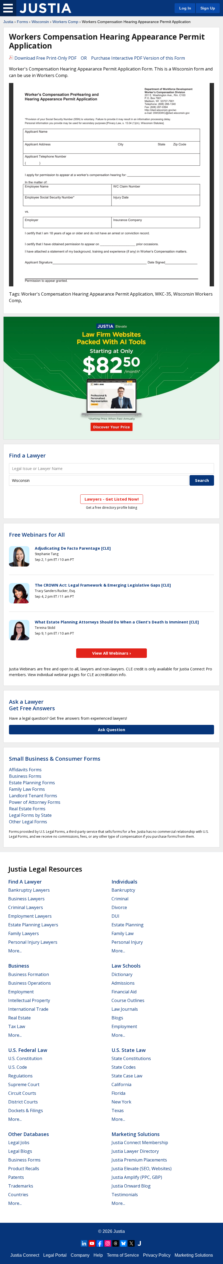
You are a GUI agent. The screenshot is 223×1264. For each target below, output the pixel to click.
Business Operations (29, 983)
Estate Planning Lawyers (33, 925)
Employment (21, 992)
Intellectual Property (29, 1000)
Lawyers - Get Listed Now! (112, 499)
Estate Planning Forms (32, 783)
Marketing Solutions (136, 1134)
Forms (22, 22)
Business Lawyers (26, 899)
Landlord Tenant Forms (33, 796)
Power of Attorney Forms (34, 802)
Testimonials (125, 1195)
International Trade (28, 1009)
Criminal (120, 899)
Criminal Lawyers (25, 907)
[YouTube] (92, 1243)
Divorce (119, 907)
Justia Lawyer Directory (135, 1151)
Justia (8, 22)
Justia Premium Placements (139, 1160)
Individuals (124, 881)
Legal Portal (55, 1255)
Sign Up (207, 8)
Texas (118, 1110)
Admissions (123, 983)
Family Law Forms (27, 789)
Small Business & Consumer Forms (54, 758)
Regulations (20, 1076)
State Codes (124, 1067)
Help (98, 1255)
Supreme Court (23, 1084)
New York (121, 1102)
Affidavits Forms (25, 770)
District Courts (23, 1102)
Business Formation (28, 974)
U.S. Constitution (25, 1058)
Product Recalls (23, 1169)
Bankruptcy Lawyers (29, 890)
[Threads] (115, 1243)
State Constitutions (131, 1058)
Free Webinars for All (37, 535)
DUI (115, 916)
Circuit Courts (22, 1093)
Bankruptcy (123, 890)
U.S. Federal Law (27, 1050)
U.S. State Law (129, 1050)
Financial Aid (124, 992)
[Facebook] (100, 1243)
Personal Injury (127, 942)
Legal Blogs (20, 1151)
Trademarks (20, 1186)
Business (18, 965)
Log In (185, 8)
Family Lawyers (23, 933)
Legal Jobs (18, 1142)
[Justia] (45, 8)
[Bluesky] (123, 1243)
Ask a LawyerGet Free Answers (32, 705)
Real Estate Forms (27, 809)
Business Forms (25, 776)
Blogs (117, 1018)
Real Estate (19, 1018)
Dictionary (122, 974)
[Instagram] (107, 1243)
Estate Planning (128, 925)
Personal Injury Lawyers (32, 942)
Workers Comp (65, 22)
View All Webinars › (111, 653)
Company (80, 1255)
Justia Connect (24, 1255)
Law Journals (125, 1009)
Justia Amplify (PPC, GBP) (137, 1177)
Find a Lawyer (27, 455)
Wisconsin (40, 22)
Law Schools (126, 965)
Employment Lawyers (30, 916)
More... (15, 951)
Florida (118, 1093)
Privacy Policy (157, 1255)
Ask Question (111, 729)
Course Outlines (128, 1000)
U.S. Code (17, 1067)
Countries (18, 1195)
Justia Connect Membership (140, 1142)
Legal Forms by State (30, 815)
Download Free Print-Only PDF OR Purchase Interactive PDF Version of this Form (99, 58)
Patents (16, 1177)
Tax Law (16, 1026)
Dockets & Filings (25, 1110)
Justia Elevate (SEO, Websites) (142, 1169)
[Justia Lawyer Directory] (139, 1243)
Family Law (123, 933)
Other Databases (28, 1134)
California (121, 1084)
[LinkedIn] (84, 1243)
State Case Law (127, 1076)
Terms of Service (123, 1255)
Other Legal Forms (28, 822)
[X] (131, 1243)
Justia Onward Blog (131, 1186)
